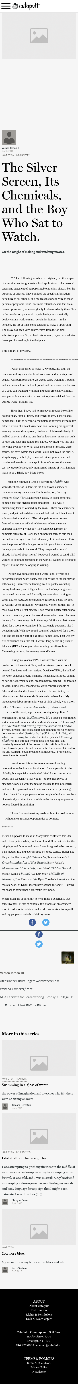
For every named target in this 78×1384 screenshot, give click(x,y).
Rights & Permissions (39, 1314)
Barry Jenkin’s (56, 862)
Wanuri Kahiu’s (11, 873)
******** (7, 827)
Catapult (22, 1332)
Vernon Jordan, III (11, 148)
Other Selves (23, 1152)
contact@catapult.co (49, 1345)
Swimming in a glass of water (25, 1085)
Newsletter (39, 1371)
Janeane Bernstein (21, 1105)
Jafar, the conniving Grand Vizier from (30, 481)
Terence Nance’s (57, 857)
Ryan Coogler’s (47, 879)
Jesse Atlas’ (43, 868)
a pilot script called (49, 737)
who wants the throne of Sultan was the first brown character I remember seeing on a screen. (36, 487)
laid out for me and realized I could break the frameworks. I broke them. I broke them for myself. (39, 752)
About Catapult (39, 1306)
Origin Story (23, 155)
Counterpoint (38, 1332)
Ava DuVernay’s (40, 873)
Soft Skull (55, 1332)
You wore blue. (13, 1253)
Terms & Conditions (39, 1363)
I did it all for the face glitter (24, 1158)
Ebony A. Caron (20, 1200)
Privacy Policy (39, 1367)
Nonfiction (8, 155)
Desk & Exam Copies (39, 1319)
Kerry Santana (19, 1268)
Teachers (21, 1079)
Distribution (39, 1310)
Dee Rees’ (21, 879)
